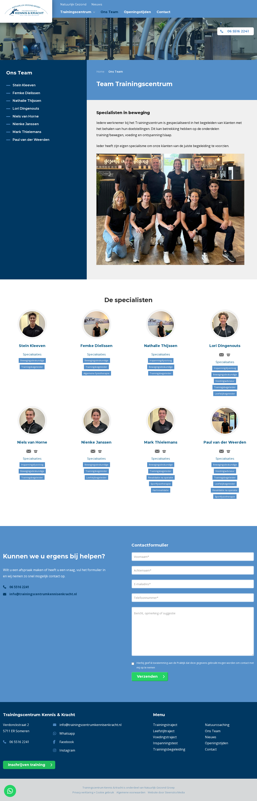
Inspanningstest (165, 743)
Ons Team (109, 12)
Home (100, 71)
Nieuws (96, 4)
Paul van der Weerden (31, 140)
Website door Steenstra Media (166, 792)
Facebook (66, 742)
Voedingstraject (165, 737)
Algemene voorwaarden (130, 792)
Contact (163, 12)
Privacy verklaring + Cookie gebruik (93, 792)
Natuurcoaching (217, 725)
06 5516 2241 (238, 31)
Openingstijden (137, 12)
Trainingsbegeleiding (169, 749)
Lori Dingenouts (26, 108)
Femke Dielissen (26, 93)
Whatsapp (67, 733)
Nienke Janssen (26, 124)
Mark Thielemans (27, 132)
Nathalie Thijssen (27, 101)
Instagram (67, 750)
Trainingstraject (165, 725)
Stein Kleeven (24, 85)
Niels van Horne (26, 116)
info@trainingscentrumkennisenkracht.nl (43, 594)
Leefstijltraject (163, 731)
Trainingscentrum (75, 12)
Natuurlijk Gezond (73, 4)
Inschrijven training (26, 765)
